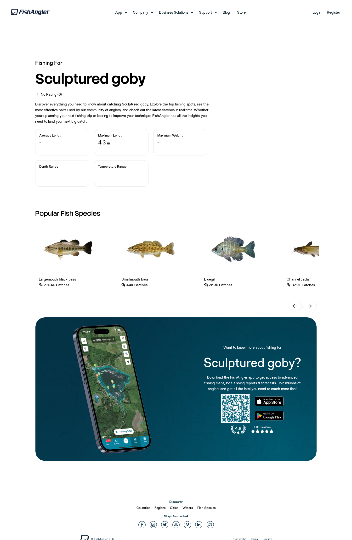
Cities (174, 508)
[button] (295, 306)
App (118, 12)
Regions (160, 508)
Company (140, 12)
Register (333, 12)
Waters (187, 508)
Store (241, 12)
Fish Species (206, 508)
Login (316, 12)
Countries (143, 508)
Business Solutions (173, 12)
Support (205, 12)
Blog (226, 12)
